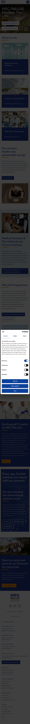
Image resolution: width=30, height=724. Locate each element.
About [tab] (24, 336)
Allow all (15, 381)
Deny (15, 390)
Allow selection (15, 386)
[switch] (25, 365)
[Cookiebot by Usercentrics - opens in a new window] (22, 332)
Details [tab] (15, 336)
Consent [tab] (5, 336)
